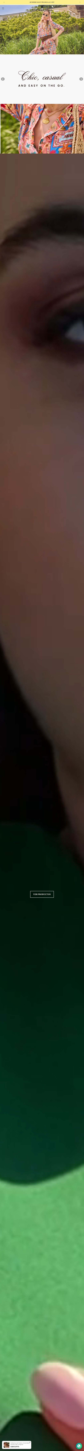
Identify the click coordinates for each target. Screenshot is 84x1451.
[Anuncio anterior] (4, 2)
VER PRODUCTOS (42, 894)
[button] (3, 8)
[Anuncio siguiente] (80, 2)
